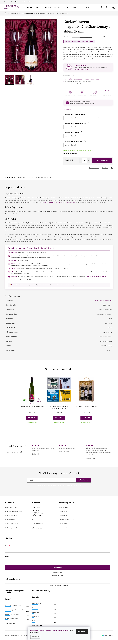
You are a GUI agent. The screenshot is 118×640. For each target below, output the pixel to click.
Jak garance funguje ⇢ (81, 69)
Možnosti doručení (71, 154)
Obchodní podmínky (11, 528)
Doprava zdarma (10, 520)
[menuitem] (32, 7)
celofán (44, 202)
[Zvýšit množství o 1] (88, 160)
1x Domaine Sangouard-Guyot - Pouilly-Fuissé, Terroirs (82, 79)
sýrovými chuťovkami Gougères (96, 276)
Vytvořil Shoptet (108, 635)
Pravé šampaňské (37, 616)
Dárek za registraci (11, 516)
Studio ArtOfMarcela (65, 528)
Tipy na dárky (63, 507)
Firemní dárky (63, 524)
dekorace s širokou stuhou (67, 202)
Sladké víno (35, 621)
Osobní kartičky (64, 516)
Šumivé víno (35, 612)
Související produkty (42, 177)
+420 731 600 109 (37, 524)
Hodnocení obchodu (28, 2)
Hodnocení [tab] (21, 177)
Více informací (67, 109)
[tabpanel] (31, 402)
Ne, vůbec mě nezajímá (11, 618)
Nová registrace (57, 572)
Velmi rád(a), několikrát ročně (13, 605)
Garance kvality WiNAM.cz (11, 2)
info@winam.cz (37, 528)
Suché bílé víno (36, 603)
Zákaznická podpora (38, 520)
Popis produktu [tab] (10, 177)
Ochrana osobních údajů (12, 524)
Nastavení (35, 637)
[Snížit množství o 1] (80, 160)
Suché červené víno (37, 608)
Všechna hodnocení (14, 452)
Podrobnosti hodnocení (86, 37)
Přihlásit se (83, 480)
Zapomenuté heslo (57, 575)
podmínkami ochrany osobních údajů (69, 485)
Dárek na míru (63, 511)
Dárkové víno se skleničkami (103, 301)
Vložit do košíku (102, 161)
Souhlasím (81, 632)
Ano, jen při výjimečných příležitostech (16, 610)
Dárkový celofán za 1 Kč (66, 520)
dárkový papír (52, 202)
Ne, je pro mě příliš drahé (12, 614)
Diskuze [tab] (30, 177)
